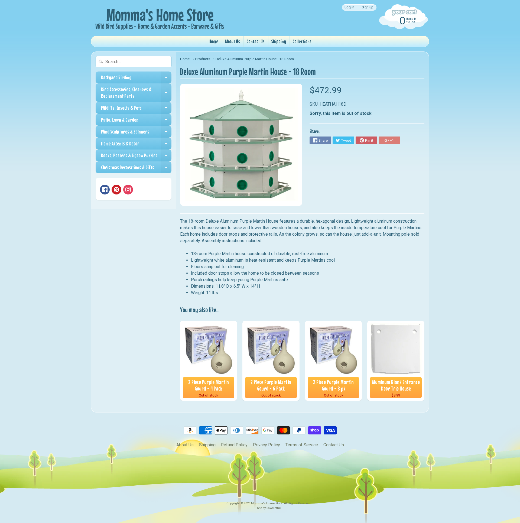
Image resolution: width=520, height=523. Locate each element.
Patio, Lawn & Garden (136, 121)
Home (213, 41)
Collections (301, 41)
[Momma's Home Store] (158, 17)
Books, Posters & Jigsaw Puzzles (136, 156)
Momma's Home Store (266, 503)
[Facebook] (105, 189)
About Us (232, 41)
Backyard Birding (136, 78)
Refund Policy (234, 444)
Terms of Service (301, 444)
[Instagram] (128, 189)
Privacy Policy (266, 444)
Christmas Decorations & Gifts (136, 168)
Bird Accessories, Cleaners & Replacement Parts (136, 92)
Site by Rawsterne (269, 508)
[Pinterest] (116, 189)
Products (202, 59)
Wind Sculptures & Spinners (136, 133)
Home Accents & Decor (136, 145)
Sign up (367, 7)
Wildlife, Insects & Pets (136, 109)
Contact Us (255, 41)
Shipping (278, 41)
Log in (349, 7)
